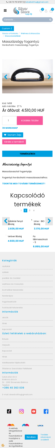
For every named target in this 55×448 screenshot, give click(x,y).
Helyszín (6, 345)
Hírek (4, 356)
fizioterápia (7, 295)
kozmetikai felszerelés (12, 289)
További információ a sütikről (46, 437)
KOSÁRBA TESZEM (29, 120)
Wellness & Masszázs (30, 33)
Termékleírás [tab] (27, 153)
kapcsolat (7, 329)
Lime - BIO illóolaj (39, 223)
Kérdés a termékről (14, 141)
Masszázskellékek (13, 36)
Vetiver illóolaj (15, 236)
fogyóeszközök (9, 301)
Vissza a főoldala (10, 33)
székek (5, 272)
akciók (5, 317)
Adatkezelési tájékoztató (13, 362)
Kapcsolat (7, 350)
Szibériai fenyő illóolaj (15, 223)
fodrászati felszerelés (12, 307)
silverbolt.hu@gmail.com (37, 2)
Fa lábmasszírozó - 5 (40, 239)
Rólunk (5, 339)
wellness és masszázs (12, 284)
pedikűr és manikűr (11, 278)
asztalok (6, 266)
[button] (49, 77)
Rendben (31, 437)
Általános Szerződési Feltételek (17, 368)
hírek (4, 323)
